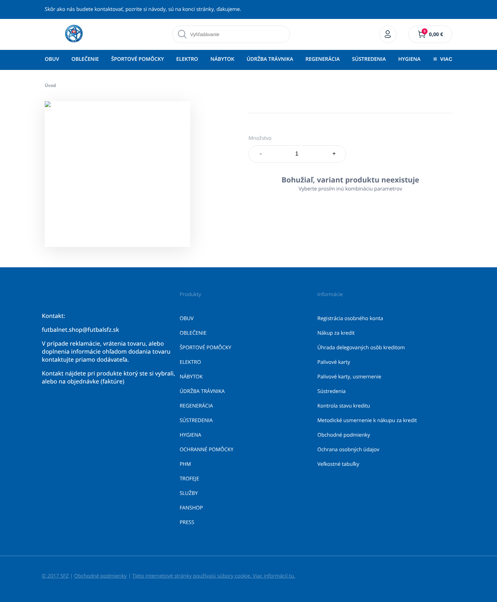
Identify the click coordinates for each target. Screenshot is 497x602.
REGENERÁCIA (323, 59)
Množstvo (260, 138)
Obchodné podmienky (343, 435)
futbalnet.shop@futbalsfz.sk (80, 330)
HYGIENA (409, 59)
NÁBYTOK (222, 59)
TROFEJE (189, 478)
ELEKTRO (187, 59)
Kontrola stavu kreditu (343, 405)
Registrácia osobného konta (350, 318)
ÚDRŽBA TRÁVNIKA (270, 59)
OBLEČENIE (85, 59)
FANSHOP (191, 507)
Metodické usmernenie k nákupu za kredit (367, 420)
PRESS (187, 522)
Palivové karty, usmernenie (349, 376)
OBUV (52, 59)
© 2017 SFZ (55, 576)
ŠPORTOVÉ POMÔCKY (137, 59)
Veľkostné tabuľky (338, 464)
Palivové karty (333, 362)
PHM (185, 464)
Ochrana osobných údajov (348, 449)
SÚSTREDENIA (369, 59)
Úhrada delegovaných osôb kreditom (361, 347)
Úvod (50, 85)
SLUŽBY (189, 493)
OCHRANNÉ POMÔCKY (207, 449)
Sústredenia (331, 391)
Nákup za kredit (335, 333)
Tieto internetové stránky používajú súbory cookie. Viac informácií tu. (213, 576)
